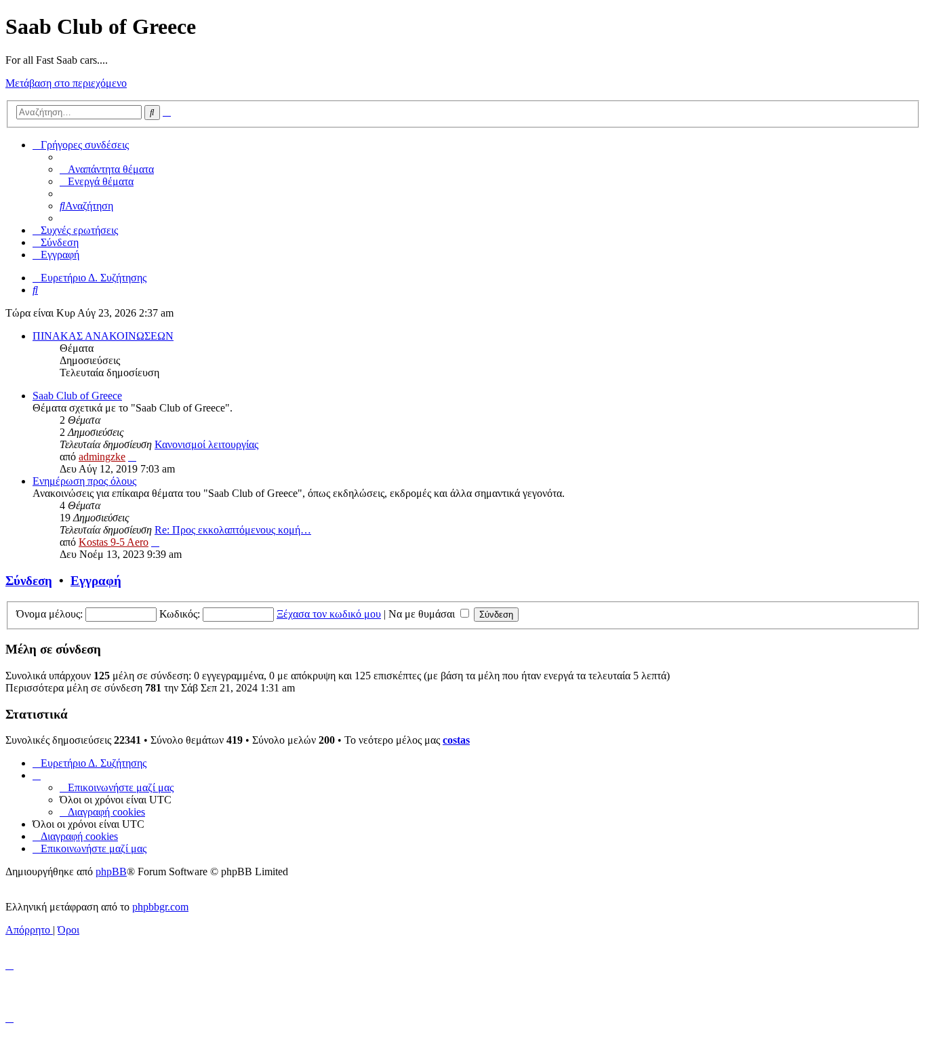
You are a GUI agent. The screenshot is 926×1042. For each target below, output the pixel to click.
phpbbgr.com (160, 907)
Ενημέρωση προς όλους (84, 481)
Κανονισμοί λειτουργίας (206, 444)
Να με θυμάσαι (423, 614)
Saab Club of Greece (77, 395)
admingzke (102, 456)
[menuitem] (107, 169)
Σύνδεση (28, 581)
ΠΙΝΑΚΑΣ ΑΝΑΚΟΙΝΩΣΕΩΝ (103, 336)
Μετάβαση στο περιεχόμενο (66, 83)
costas (456, 740)
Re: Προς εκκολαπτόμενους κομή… (233, 530)
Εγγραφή (96, 581)
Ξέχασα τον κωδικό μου (329, 614)
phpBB (111, 871)
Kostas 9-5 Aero (113, 542)
